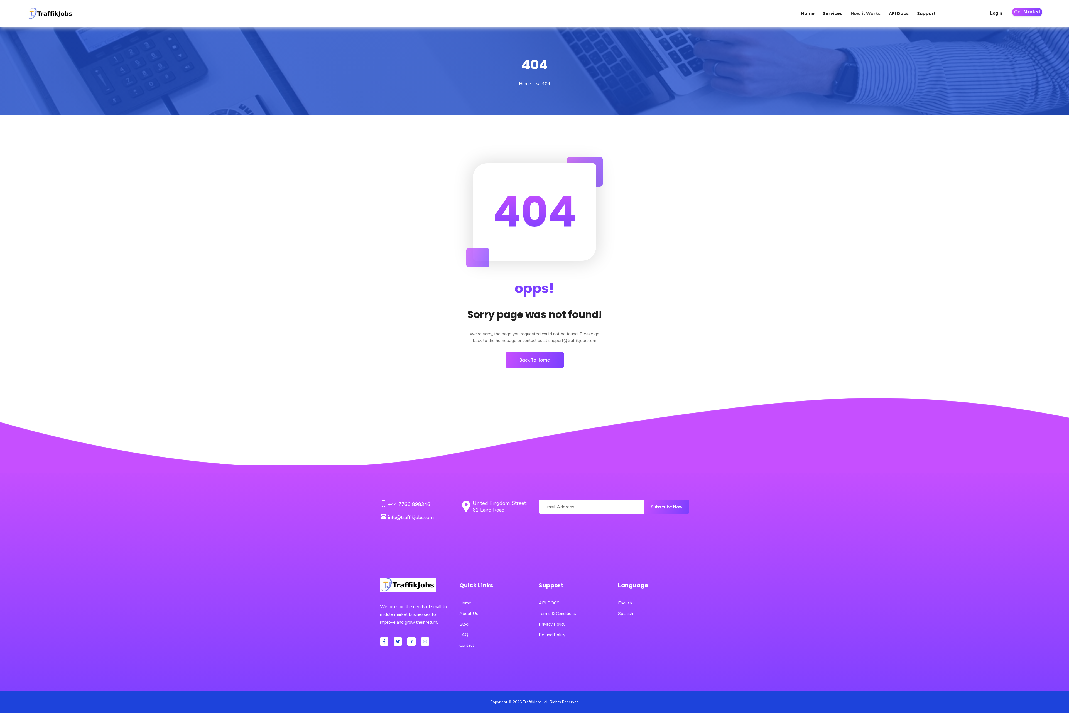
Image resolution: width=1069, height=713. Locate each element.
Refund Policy (552, 635)
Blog (464, 624)
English (625, 603)
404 (546, 84)
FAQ (463, 635)
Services (832, 13)
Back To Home (534, 360)
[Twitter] (398, 641)
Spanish (625, 614)
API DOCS (549, 603)
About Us (468, 614)
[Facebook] (384, 641)
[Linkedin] (411, 641)
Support (926, 13)
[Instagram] (425, 641)
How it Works (866, 13)
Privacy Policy (552, 624)
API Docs (899, 13)
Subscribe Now (666, 507)
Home (808, 13)
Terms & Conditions (557, 614)
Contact (466, 645)
